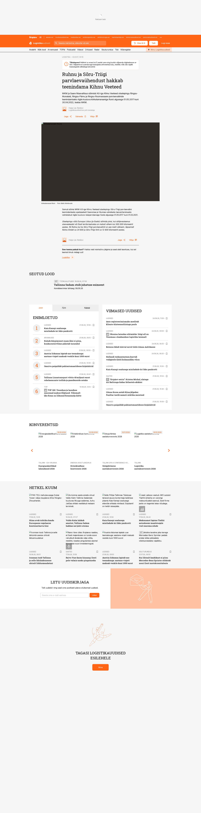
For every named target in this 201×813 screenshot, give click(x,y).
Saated (109, 376)
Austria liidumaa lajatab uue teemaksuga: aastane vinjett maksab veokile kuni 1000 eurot (117, 560)
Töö (117, 49)
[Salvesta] (93, 325)
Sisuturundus (107, 49)
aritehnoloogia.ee (103, 37)
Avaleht (32, 49)
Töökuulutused (66, 281)
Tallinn (137, 463)
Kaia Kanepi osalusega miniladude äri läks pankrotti (131, 369)
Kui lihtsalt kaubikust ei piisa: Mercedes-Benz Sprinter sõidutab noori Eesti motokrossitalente (155, 560)
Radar (97, 49)
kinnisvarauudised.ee (133, 37)
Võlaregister (125, 49)
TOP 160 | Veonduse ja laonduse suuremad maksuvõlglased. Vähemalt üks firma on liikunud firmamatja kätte (62, 393)
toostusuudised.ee (62, 37)
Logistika (66, 257)
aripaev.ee (49, 37)
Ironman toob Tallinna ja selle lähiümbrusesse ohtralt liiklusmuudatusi (41, 560)
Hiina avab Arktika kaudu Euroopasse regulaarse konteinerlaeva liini (41, 523)
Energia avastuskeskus (80, 463)
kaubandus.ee (76, 37)
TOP (46, 387)
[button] (64, 595)
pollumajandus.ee (89, 37)
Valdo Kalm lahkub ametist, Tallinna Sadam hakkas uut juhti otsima (77, 523)
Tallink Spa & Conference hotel (116, 463)
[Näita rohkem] (160, 37)
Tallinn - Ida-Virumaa (48, 463)
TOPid (62, 49)
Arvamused (53, 49)
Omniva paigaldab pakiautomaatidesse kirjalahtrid (68, 366)
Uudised (47, 325)
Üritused (88, 49)
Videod (80, 49)
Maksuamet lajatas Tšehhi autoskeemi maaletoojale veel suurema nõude (151, 523)
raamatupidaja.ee (118, 37)
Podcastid (71, 49)
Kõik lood (42, 49)
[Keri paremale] (169, 450)
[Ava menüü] (40, 37)
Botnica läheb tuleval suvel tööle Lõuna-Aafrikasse (130, 347)
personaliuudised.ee (150, 37)
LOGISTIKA (66, 57)
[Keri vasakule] (32, 450)
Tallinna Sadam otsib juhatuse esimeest (79, 284)
